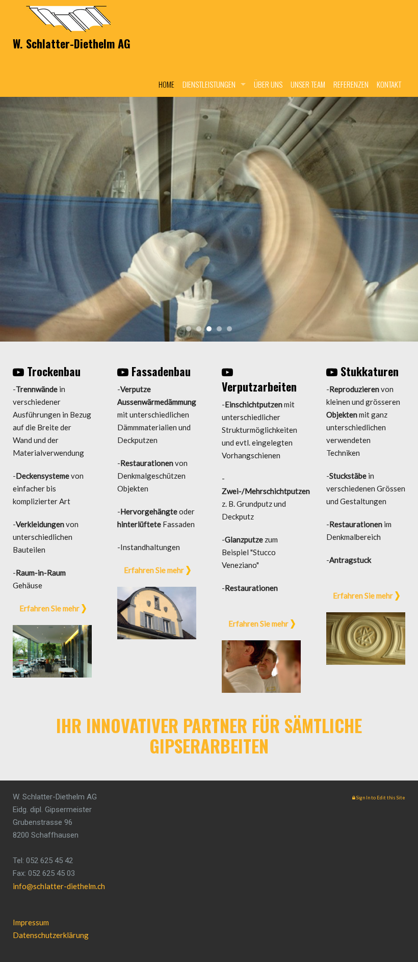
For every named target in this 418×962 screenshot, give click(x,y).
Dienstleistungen (209, 84)
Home (166, 84)
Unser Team (308, 84)
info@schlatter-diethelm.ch (59, 886)
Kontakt (389, 84)
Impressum (31, 922)
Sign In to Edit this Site (380, 797)
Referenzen (351, 84)
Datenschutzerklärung (51, 935)
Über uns (268, 84)
